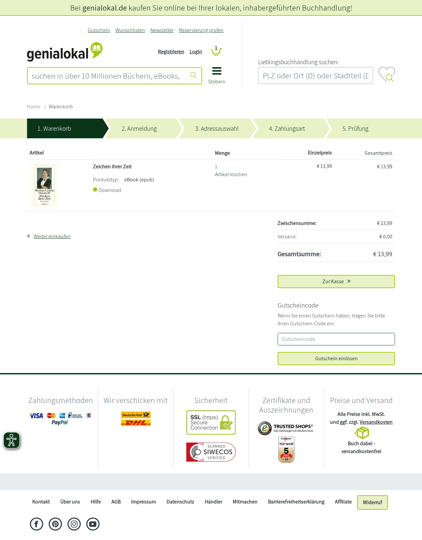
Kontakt (41, 501)
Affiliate (343, 501)
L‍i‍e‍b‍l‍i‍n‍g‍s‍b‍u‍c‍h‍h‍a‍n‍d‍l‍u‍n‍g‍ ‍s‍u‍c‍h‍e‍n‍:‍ (298, 62)
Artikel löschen (231, 174)
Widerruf (372, 502)
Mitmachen (245, 501)
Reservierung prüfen (201, 30)
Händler (213, 501)
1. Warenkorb (54, 128)
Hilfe (96, 501)
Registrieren (171, 51)
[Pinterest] (55, 524)
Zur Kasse (333, 281)
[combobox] (107, 76)
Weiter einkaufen (52, 236)
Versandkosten (376, 421)
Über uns (70, 501)
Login (196, 51)
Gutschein (99, 30)
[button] (217, 78)
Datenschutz (180, 501)
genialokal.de (104, 7)
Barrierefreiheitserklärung (296, 501)
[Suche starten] (193, 76)
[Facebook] (36, 524)
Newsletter (162, 30)
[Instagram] (74, 524)
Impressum (143, 501)
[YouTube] (92, 524)
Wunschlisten (130, 30)
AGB (116, 501)
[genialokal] (65, 51)
